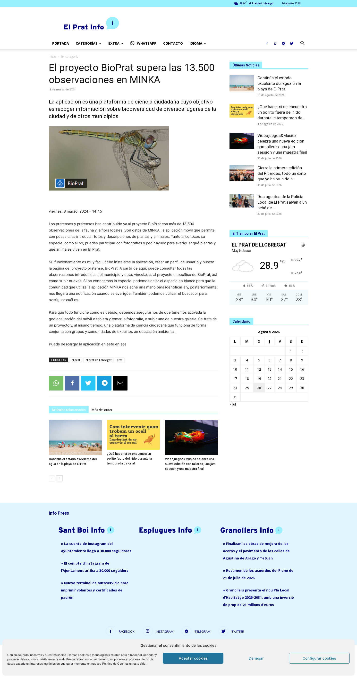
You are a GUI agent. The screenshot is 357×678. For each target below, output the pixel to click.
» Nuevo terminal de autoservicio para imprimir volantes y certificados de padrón (94, 590)
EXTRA (113, 43)
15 (291, 369)
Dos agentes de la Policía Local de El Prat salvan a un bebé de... (282, 202)
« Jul (233, 404)
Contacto (173, 43)
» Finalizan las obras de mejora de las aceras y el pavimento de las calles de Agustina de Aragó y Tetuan (256, 550)
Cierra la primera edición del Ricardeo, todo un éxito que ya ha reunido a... (281, 173)
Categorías (86, 43)
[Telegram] (283, 43)
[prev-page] (52, 478)
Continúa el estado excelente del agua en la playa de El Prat (279, 83)
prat (119, 360)
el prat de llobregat (98, 360)
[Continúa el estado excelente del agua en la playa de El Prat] (75, 437)
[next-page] (60, 478)
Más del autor (102, 410)
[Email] (120, 383)
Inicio (52, 57)
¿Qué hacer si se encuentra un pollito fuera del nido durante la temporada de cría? (129, 458)
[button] (302, 43)
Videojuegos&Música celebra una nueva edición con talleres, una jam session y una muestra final (190, 464)
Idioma (196, 43)
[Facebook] (267, 43)
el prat (75, 360)
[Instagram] (275, 43)
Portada (60, 43)
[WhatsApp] (56, 383)
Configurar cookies (319, 658)
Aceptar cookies (193, 658)
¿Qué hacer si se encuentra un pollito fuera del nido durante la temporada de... (282, 112)
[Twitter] (291, 43)
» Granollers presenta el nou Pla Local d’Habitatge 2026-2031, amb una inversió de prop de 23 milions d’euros (258, 597)
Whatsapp (146, 43)
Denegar (256, 658)
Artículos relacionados (69, 410)
